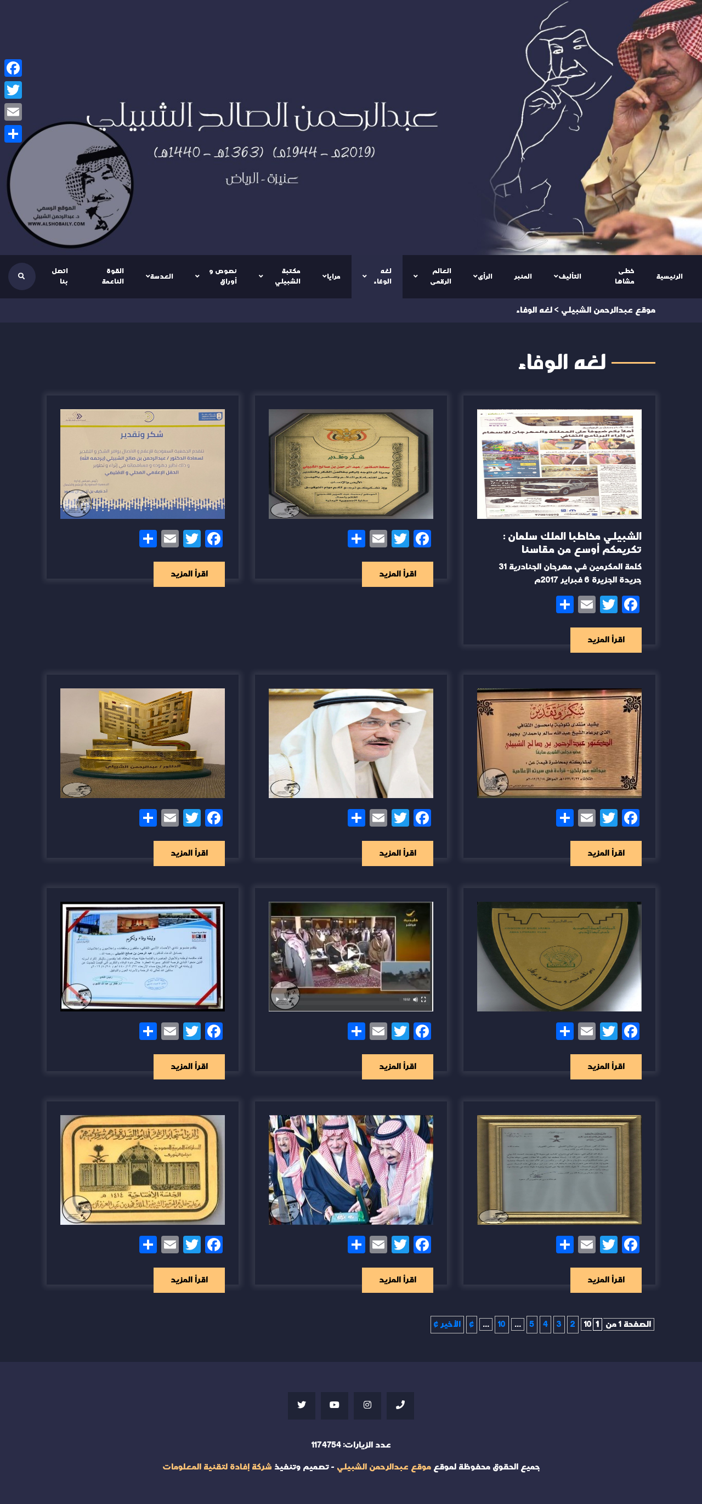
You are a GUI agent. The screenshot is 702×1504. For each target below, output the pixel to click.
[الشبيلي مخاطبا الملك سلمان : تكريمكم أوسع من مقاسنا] (559, 464)
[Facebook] (13, 68)
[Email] (13, 112)
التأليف (569, 276)
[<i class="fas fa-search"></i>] (21, 276)
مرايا (334, 276)
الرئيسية (669, 276)
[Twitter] (13, 90)
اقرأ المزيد (606, 640)
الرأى (485, 276)
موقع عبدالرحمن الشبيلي (384, 1467)
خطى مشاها (625, 276)
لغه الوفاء (382, 276)
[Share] (13, 134)
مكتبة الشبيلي (288, 276)
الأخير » (447, 1324)
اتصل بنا (60, 276)
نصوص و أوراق (223, 276)
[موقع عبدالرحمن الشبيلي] (351, 127)
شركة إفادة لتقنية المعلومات (217, 1467)
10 (502, 1324)
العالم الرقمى (440, 276)
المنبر (523, 276)
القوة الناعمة (113, 276)
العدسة (161, 276)
